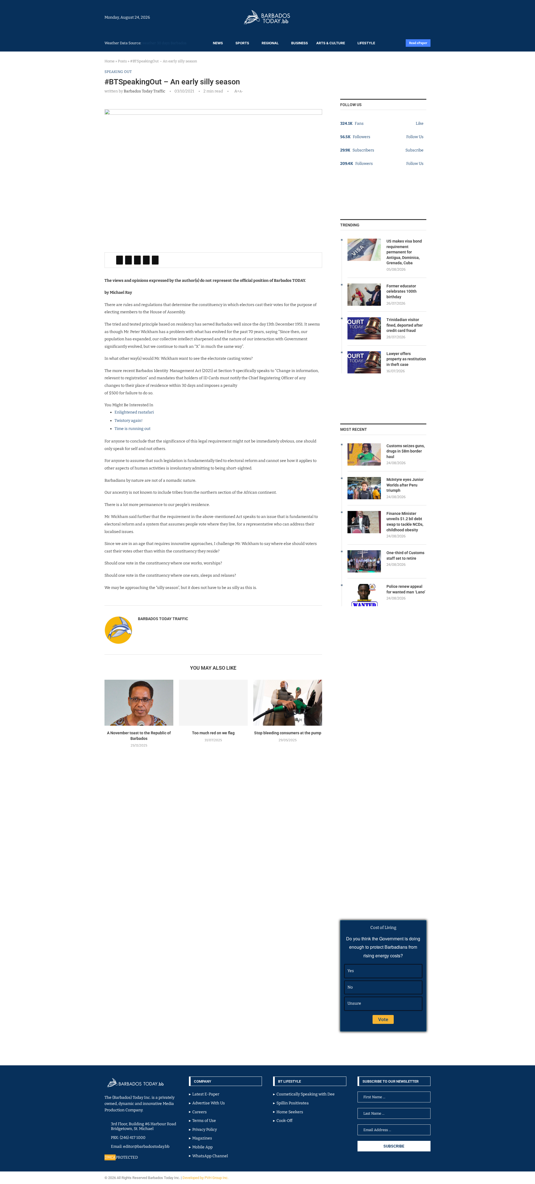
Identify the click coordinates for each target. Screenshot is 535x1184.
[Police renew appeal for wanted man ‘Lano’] (364, 595)
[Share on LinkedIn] (137, 260)
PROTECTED (127, 1157)
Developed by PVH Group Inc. (206, 1178)
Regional (270, 43)
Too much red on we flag (213, 733)
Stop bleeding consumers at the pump (287, 733)
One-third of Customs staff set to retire (405, 556)
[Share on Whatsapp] (146, 260)
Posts (122, 61)
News (218, 43)
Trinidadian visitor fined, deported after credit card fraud (404, 325)
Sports (242, 43)
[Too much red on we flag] (213, 703)
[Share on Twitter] (128, 260)
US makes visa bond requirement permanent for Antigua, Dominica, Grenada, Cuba (404, 252)
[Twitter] (418, 17)
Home (109, 61)
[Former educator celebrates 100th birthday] (364, 294)
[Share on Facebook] (119, 260)
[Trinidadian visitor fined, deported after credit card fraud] (364, 328)
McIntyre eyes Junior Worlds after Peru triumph (405, 485)
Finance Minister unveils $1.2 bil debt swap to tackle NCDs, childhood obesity (404, 521)
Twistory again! (129, 420)
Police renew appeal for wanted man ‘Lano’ (405, 589)
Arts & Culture (330, 43)
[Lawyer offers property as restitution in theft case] (364, 362)
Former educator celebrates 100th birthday (401, 291)
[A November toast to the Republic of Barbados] (138, 703)
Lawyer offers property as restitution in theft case (406, 359)
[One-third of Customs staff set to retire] (364, 561)
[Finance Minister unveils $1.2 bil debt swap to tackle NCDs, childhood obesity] (364, 522)
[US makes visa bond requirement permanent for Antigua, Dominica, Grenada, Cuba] (364, 250)
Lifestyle (366, 43)
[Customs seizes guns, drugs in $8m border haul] (364, 454)
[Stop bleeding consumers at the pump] (287, 703)
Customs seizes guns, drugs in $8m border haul (405, 451)
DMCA (110, 1157)
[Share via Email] (155, 260)
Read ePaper (418, 43)
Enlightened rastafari (134, 412)
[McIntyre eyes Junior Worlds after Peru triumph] (364, 488)
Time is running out (132, 428)
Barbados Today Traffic (144, 91)
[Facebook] (415, 17)
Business (299, 43)
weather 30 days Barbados (164, 43)
